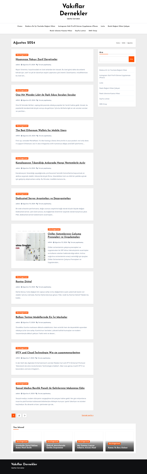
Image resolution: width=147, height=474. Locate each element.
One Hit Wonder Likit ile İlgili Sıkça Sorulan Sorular (46, 95)
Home (19, 26)
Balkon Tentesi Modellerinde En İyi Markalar (41, 317)
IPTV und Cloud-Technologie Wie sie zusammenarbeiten (48, 353)
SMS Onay (93, 31)
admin (18, 65)
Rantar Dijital (24, 281)
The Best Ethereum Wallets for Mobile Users (41, 130)
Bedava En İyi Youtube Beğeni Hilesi (40, 26)
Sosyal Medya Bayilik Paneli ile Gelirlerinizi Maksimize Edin (50, 388)
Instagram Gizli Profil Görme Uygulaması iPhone (78, 26)
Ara (101, 52)
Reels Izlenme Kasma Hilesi (61, 31)
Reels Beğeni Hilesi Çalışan (119, 26)
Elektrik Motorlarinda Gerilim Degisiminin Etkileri (55, 448)
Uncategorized (22, 55)
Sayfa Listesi (80, 31)
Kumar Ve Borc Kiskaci (118, 448)
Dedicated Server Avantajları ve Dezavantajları (43, 198)
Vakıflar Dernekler (24, 464)
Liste (103, 26)
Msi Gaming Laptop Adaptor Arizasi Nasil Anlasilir (86, 448)
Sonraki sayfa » (88, 415)
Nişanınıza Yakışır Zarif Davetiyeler (36, 59)
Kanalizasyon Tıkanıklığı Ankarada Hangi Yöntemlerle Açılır (50, 163)
